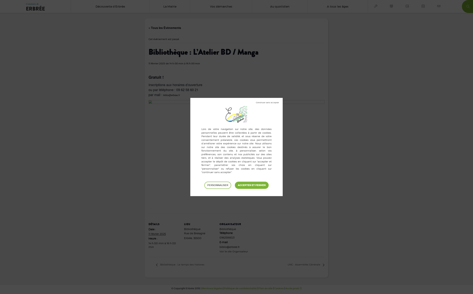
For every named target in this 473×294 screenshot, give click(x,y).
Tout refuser (267, 103)
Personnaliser (217, 185)
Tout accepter (252, 185)
